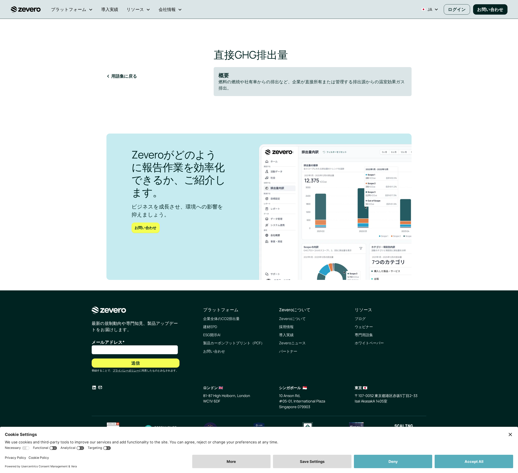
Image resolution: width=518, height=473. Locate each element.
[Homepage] (135, 310)
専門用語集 (364, 334)
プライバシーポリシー (126, 370)
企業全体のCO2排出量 (221, 318)
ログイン (457, 9)
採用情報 (286, 326)
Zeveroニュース (292, 342)
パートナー (288, 351)
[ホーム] (26, 9)
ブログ (360, 318)
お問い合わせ (490, 9)
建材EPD (210, 326)
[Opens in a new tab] (94, 388)
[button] (72, 9)
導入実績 (286, 334)
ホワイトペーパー (369, 342)
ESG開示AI (211, 334)
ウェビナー (364, 326)
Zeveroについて (292, 318)
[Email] (100, 388)
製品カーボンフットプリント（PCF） (233, 342)
